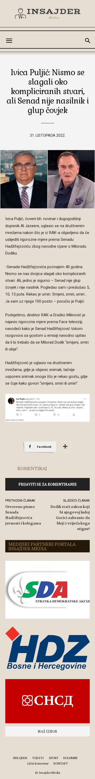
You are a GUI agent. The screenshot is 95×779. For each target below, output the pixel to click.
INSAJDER (20, 758)
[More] (65, 446)
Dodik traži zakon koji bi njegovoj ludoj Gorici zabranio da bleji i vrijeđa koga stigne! (70, 517)
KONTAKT (61, 763)
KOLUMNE (70, 758)
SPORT (53, 758)
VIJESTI (38, 758)
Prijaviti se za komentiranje (47, 484)
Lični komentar (38, 763)
